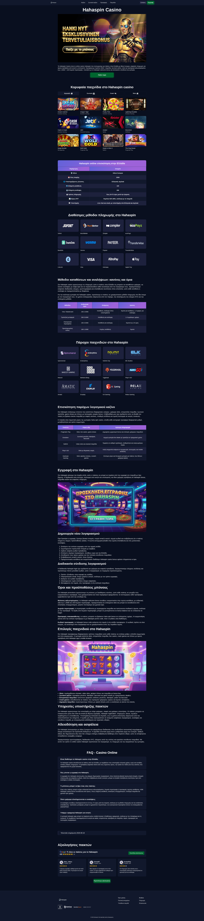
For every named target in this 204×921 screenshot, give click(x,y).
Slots (134, 93)
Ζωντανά (89, 93)
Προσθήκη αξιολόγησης (136, 853)
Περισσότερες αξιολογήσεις (102, 881)
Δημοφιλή (67, 93)
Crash (112, 93)
